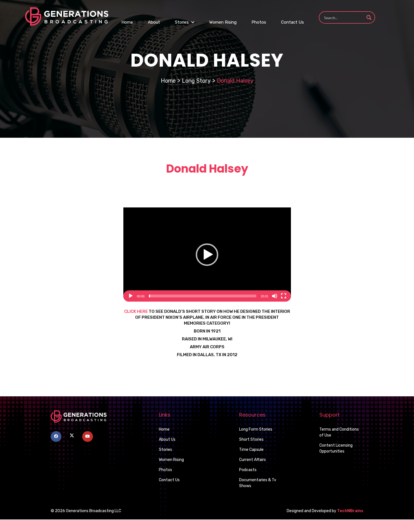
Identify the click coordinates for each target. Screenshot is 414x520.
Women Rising (223, 22)
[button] (207, 254)
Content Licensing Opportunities (336, 448)
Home (127, 22)
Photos (258, 22)
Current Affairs (252, 459)
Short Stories (251, 439)
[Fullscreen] (283, 296)
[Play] (130, 296)
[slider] (202, 296)
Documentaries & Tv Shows (257, 483)
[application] (207, 254)
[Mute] (274, 296)
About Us (167, 439)
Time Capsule (251, 449)
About (154, 22)
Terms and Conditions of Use (339, 432)
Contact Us (292, 22)
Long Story (196, 80)
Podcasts (248, 469)
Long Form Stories (255, 429)
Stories (182, 22)
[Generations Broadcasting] (66, 16)
